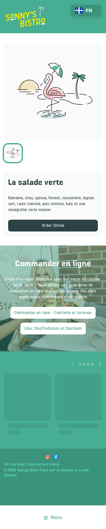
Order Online (53, 226)
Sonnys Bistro (27, 470)
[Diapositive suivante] (100, 364)
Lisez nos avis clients (44, 464)
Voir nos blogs (14, 464)
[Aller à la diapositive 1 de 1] (13, 153)
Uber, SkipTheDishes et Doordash (53, 329)
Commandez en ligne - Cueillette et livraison (53, 313)
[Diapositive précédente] (72, 364)
